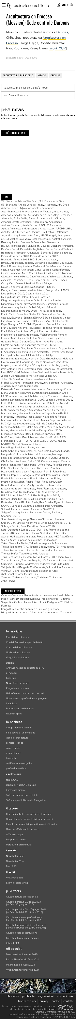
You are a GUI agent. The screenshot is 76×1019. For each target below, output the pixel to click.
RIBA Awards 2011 (52, 492)
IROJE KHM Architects (19, 372)
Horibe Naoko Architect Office (52, 362)
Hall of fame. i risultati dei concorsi (25, 693)
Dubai (32, 307)
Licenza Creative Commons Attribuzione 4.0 (54, 1010)
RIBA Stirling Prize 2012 (45, 495)
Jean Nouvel (41, 379)
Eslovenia (16, 318)
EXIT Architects (59, 321)
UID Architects (50, 560)
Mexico (42, 75)
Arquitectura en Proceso (18, 75)
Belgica (45, 246)
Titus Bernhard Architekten (16, 557)
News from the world (17, 683)
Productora (48, 482)
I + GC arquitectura (39, 365)
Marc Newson (9, 413)
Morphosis (7, 441)
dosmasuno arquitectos (14, 307)
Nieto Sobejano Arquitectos (16, 451)
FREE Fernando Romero (53, 335)
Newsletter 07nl (15, 856)
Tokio (68, 557)
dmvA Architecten (34, 304)
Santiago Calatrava (23, 506)
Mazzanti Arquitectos (22, 423)
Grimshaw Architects (46, 348)
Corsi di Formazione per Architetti (24, 642)
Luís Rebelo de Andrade (55, 403)
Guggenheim (66, 348)
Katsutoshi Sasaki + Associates (18, 389)
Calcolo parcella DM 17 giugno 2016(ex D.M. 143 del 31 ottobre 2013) (26, 911)
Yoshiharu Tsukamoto (49, 577)
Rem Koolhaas (9, 492)
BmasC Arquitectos (12, 263)
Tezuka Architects (28, 550)
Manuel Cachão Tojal (55, 410)
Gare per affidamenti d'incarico (22, 829)
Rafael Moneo (9, 485)
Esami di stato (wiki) (17, 882)
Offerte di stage (14, 834)
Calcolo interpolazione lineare (22, 938)
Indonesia (49, 369)
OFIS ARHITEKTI (40, 458)
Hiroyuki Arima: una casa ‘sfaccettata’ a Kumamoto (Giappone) (36, 612)
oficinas (55, 75)
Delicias (62, 32)
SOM (40, 530)
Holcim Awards (10, 362)
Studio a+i (22, 536)
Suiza (13, 540)
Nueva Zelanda (10, 458)
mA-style (6, 406)
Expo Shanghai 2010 (13, 324)
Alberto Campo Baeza (14, 215)
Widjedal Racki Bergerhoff (16, 567)
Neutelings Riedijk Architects (17, 447)
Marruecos (7, 417)
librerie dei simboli (16, 790)
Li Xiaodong (67, 396)
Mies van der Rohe (20, 430)
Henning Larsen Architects (33, 352)
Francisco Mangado (62, 328)
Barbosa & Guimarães (33, 242)
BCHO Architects (11, 246)
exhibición (44, 321)
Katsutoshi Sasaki (28, 386)
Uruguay (18, 564)
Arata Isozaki (47, 228)
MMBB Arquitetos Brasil (15, 437)
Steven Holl (8, 536)
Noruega (57, 454)
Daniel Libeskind (25, 283)
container (19, 280)
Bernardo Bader (50, 253)
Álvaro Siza (35, 218)
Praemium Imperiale (57, 475)
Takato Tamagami (11, 547)
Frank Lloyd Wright (27, 331)
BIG (32, 259)
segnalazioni (46, 996)
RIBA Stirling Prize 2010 (15, 495)
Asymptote (63, 235)
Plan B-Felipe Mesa (55, 471)
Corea (54, 280)
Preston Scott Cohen (13, 482)
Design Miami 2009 (57, 290)
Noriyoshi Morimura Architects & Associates (26, 454)
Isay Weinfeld (41, 372)
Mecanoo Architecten (13, 427)
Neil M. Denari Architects (26, 444)
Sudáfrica (67, 536)
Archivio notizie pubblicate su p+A (25, 667)
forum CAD (12, 779)
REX (37, 492)
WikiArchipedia (14, 877)
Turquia (36, 560)
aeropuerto (48, 208)
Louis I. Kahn (18, 403)
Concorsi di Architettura (19, 647)
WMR (4, 571)
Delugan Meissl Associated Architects (23, 290)
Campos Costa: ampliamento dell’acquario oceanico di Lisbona (37, 595)
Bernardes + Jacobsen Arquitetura (20, 253)
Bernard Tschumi (63, 249)
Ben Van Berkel (10, 249)
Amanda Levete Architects (16, 222)
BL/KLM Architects (46, 259)
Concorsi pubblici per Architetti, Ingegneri (28, 814)
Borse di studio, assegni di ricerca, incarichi (29, 819)
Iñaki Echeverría (27, 369)
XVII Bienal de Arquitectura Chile (20, 574)
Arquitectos (20, 235)
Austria (67, 239)
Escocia (61, 314)
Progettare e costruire (17, 688)
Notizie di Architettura (18, 652)
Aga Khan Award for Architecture (20, 211)
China (39, 273)
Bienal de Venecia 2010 (15, 256)
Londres (50, 400)
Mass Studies (34, 417)
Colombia (66, 276)
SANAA (5, 506)
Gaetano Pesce (9, 341)
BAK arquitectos (10, 242)
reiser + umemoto (25, 488)
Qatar (58, 482)
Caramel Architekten (22, 270)
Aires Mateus (60, 211)
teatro (50, 547)
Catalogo (11, 678)
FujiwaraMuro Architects (15, 338)
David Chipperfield (12, 287)
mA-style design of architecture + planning (37, 406)
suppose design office (30, 540)
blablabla (11, 758)
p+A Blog (11, 673)
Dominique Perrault (56, 304)
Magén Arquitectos (31, 410)
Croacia (63, 280)
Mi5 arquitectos (65, 427)
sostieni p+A (65, 996)
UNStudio (6, 564)
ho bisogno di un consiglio (20, 732)
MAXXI (5, 423)
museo (61, 441)
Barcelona (53, 242)
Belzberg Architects (62, 246)
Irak (70, 369)
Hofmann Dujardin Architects (45, 358)
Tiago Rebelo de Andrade (33, 553)
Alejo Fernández (62, 215)
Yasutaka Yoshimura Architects (18, 577)
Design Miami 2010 (12, 293)
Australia (57, 239)
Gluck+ (52, 345)
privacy (44, 1001)
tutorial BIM (12, 943)
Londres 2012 (64, 400)
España (28, 318)
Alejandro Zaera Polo (40, 215)
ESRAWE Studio (42, 318)
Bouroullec (66, 263)
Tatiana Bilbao (38, 547)
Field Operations (36, 324)
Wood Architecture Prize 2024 (22, 969)
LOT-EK (5, 403)
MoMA (48, 437)
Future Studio (37, 338)
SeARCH (48, 509)
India (40, 369)
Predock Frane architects (15, 478)
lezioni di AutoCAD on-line (21, 785)
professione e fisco (16, 768)
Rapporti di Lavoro (16, 839)
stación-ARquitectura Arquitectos (20, 533)
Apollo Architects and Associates (20, 228)
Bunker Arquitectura (20, 266)
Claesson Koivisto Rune (14, 276)
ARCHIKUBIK (63, 228)
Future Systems (55, 338)
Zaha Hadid (8, 581)
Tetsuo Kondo (9, 550)
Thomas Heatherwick (51, 550)
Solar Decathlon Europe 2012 (18, 530)
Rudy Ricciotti (22, 502)
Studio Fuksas (37, 536)
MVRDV (6, 444)
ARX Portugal (48, 235)
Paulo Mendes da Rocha (15, 465)
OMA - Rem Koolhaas (13, 461)
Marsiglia (19, 417)
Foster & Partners (56, 324)
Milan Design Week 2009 (47, 430)
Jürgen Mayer (9, 386)
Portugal (40, 475)
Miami (4, 430)
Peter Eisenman (61, 465)
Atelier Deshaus (41, 239)
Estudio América (10, 321)
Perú (48, 465)
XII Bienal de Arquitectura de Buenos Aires (33, 571)
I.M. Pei (55, 365)
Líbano (5, 400)
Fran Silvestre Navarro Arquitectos (21, 328)
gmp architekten (10, 348)
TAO (25, 547)
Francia (46, 328)
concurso (6, 280)
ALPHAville (20, 218)
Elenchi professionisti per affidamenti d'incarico (32, 824)
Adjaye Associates (30, 208)
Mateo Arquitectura (12, 420)
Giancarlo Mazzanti (36, 345)
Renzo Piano (26, 492)
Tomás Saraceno (10, 560)
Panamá (66, 461)
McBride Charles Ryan (48, 423)
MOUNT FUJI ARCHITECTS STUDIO (35, 441)
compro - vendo (14, 742)
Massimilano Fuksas (54, 417)
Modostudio (37, 437)
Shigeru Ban (8, 523)
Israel (63, 372)
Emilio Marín (8, 314)
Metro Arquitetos (36, 427)
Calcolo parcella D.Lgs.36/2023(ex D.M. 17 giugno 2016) (23, 903)
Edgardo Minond (46, 307)
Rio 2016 (23, 499)
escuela (5, 318)
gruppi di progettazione (18, 727)
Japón (48, 376)
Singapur (46, 523)
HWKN (23, 365)
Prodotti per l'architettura (19, 708)
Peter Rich (36, 468)
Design (10, 662)
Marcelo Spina (26, 413)
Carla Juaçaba (43, 270)
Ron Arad (57, 499)
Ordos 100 (34, 461)
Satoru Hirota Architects (48, 506)
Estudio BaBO (29, 321)
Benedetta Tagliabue (32, 249)
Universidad (66, 560)
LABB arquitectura (11, 396)
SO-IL (67, 523)
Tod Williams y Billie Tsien (48, 557)
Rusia (35, 502)
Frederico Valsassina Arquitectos (19, 335)
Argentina (7, 235)
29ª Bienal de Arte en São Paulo (19, 201)
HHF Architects (35, 355)
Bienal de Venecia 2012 (44, 256)
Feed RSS (11, 866)
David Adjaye (44, 283)
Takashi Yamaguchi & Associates (48, 543)
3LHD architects (48, 201)
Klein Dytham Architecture (33, 393)
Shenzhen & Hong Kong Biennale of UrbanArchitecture (32, 519)
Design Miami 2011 (37, 293)
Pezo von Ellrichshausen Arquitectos (22, 471)
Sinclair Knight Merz (28, 523)
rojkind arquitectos (40, 499)
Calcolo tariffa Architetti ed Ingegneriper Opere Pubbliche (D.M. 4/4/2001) (26, 926)
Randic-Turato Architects (49, 485)
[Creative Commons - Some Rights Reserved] (65, 1007)
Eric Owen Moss (46, 314)
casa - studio (13, 748)
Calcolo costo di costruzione (21, 932)
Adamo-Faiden (9, 208)
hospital (5, 365)
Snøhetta (57, 523)
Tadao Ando (50, 540)
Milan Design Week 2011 (47, 434)
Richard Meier (9, 499)
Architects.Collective (13, 232)
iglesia (64, 365)
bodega (29, 263)
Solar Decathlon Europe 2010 (37, 526)
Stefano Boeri (60, 533)
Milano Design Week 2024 (20, 964)
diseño (18, 304)
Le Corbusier (51, 396)
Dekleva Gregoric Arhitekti (39, 287)
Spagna (64, 530)
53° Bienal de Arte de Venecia (18, 205)
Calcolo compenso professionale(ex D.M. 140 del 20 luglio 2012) (24, 919)
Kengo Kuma (63, 389)
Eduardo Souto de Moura (15, 311)
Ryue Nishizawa (63, 502)
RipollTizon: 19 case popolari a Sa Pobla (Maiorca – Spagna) (36, 599)
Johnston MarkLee (32, 383)
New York (41, 447)
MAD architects (10, 410)
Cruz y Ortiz (8, 283)
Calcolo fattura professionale (22, 896)
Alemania (6, 218)
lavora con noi (27, 1001)
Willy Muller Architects (59, 567)
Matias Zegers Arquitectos (56, 420)
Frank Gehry (8, 331)
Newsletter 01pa (15, 861)
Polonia (5, 475)
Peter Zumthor (52, 468)
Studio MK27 (53, 536)
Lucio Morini (34, 403)
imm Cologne (9, 369)
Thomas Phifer (9, 553)
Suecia (5, 540)
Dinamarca (7, 304)
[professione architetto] (30, 6)
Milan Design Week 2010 (16, 434)
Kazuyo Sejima (46, 389)
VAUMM (29, 564)
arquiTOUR (57, 48)
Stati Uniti (45, 533)
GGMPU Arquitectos (12, 345)
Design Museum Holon (14, 297)
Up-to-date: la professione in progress (27, 698)
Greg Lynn (27, 348)
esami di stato (13, 753)
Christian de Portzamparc (58, 273)
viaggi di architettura (17, 737)
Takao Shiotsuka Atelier (14, 543)
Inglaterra (61, 369)
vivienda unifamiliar (57, 564)
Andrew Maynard (11, 225)
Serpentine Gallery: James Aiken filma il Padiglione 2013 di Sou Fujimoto (37, 604)
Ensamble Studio (26, 314)
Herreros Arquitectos (61, 352)
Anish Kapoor (29, 225)
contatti (68, 1001)
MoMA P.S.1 (61, 437)
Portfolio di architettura (18, 844)
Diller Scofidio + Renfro (47, 300)
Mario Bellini (60, 413)
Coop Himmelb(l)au (38, 280)
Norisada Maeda (59, 451)
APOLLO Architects (50, 225)
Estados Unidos (62, 318)
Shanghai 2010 (10, 516)
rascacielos (7, 488)
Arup (36, 235)
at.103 (5, 239)
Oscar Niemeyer (50, 461)
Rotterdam (7, 502)
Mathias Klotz (32, 420)
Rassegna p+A (14, 713)
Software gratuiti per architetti (22, 795)
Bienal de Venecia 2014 (15, 259)
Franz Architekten (49, 331)
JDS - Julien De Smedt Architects (30, 377)
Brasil (4, 266)
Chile (32, 273)
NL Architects (41, 451)
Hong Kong (26, 362)
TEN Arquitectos (64, 547)
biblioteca (65, 253)
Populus (15, 475)
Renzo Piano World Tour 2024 (22, 959)
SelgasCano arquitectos (15, 512)
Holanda (68, 358)
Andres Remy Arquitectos (47, 222)
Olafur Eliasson (59, 458)
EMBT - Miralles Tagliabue (45, 311)
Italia (70, 372)
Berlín (49, 249)
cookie (56, 1001)
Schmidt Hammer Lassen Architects (21, 509)
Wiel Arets (39, 567)
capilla (5, 270)
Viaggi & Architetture (17, 657)
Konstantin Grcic (58, 393)
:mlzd (40, 205)
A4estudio (50, 205)
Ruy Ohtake (46, 502)
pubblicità (28, 996)
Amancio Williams (53, 218)
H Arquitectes (9, 352)
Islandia (54, 372)
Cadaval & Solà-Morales (47, 266)
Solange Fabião (10, 526)
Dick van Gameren (39, 297)
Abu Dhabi (63, 205)
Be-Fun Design (31, 246)
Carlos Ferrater (60, 270)
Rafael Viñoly (26, 485)
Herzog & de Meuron (13, 355)
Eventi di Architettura (17, 637)
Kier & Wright (9, 393)
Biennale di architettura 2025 (21, 954)
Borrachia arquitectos (46, 263)
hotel (14, 365)
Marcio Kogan (44, 413)
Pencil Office (37, 465)
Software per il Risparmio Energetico (26, 800)
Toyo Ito (26, 560)
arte (30, 235)
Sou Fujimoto (51, 530)
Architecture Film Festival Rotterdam (47, 232)
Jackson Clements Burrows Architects (22, 376)
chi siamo (13, 996)
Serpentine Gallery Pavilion (45, 512)
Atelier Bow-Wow (20, 239)
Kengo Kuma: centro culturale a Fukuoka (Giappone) (30, 609)
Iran (3, 372)
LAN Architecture (33, 396)
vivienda (40, 564)
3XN (61, 201)
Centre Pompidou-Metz (14, 273)
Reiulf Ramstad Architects (51, 488)
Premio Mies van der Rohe (45, 478)
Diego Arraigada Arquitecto (17, 300)
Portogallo (28, 475)
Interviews (11, 703)
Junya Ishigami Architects (57, 383)
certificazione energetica (19, 763)
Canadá (67, 266)
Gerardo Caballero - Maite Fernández (41, 341)
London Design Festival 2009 (27, 400)
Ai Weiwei (46, 211)
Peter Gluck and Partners (15, 468)
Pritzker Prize (33, 482)
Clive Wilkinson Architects (45, 276)
